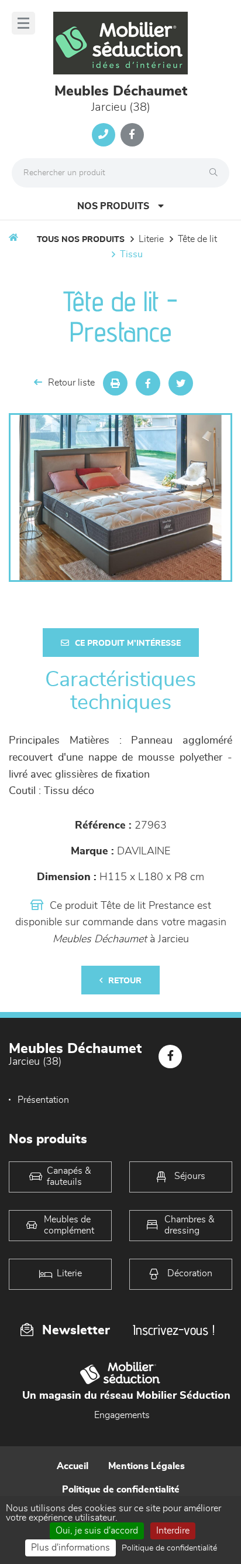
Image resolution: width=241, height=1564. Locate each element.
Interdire (173, 1530)
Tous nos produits (81, 240)
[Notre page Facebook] (132, 134)
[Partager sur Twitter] (180, 383)
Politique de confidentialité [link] (169, 1548)
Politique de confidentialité (121, 1489)
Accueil (72, 1466)
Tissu (131, 254)
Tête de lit (197, 239)
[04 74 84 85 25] (103, 134)
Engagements (122, 1415)
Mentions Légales (146, 1466)
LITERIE (151, 239)
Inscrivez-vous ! (174, 1329)
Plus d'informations (70, 1547)
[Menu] (23, 23)
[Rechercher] (216, 173)
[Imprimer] (115, 383)
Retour (125, 981)
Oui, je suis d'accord (97, 1530)
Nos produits (113, 206)
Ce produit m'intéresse (128, 643)
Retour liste (71, 382)
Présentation (43, 1100)
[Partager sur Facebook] (148, 383)
